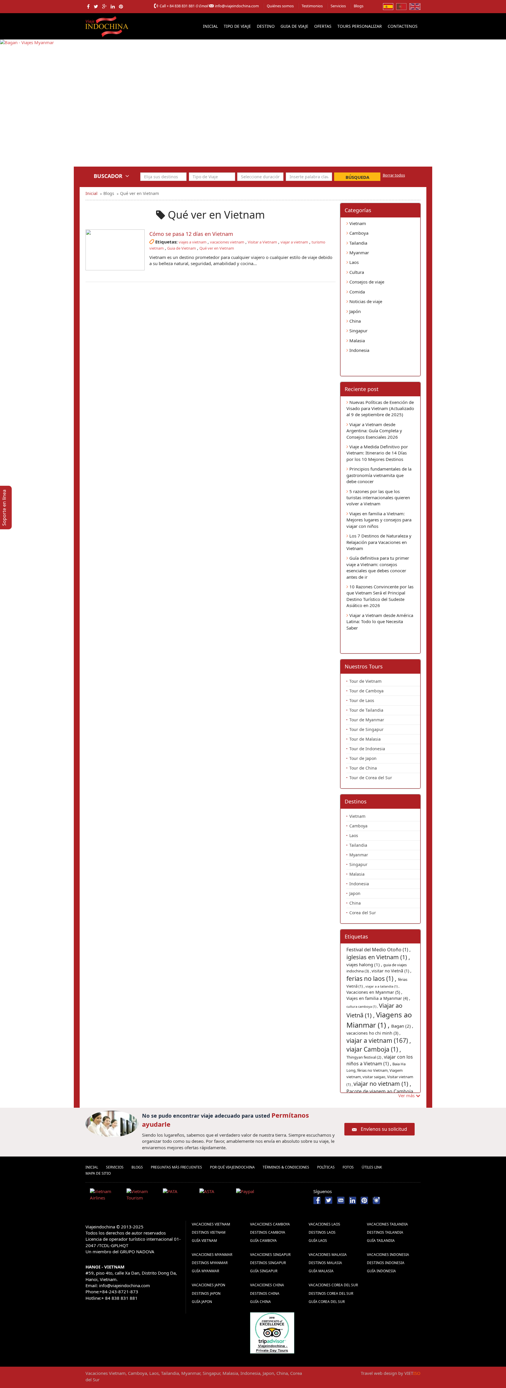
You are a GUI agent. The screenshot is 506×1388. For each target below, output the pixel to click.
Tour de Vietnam (365, 681)
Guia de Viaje (294, 26)
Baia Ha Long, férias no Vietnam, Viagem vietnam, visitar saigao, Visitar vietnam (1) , (379, 1074)
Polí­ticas (326, 1167)
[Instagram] (376, 1200)
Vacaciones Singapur (270, 1254)
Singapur (357, 330)
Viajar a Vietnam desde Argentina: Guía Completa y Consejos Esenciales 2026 (374, 430)
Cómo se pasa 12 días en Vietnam (191, 233)
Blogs (358, 5)
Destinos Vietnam (208, 1232)
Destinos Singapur (268, 1262)
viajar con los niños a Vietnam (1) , (379, 1060)
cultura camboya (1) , (362, 1006)
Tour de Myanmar (366, 719)
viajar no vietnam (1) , (382, 1084)
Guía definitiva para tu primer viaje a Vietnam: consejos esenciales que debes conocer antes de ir (377, 567)
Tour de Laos (361, 700)
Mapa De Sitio (98, 1173)
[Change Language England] (414, 6)
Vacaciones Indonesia (388, 1254)
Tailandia (357, 243)
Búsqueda (357, 177)
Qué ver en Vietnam (216, 248)
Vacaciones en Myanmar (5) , (374, 992)
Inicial (210, 26)
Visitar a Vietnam (262, 242)
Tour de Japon (363, 758)
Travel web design (379, 1373)
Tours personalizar (359, 26)
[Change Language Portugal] (401, 6)
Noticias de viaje (365, 301)
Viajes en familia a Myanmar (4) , (378, 998)
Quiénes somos (280, 5)
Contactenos (403, 26)
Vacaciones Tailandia (387, 1224)
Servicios (338, 5)
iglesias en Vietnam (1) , (378, 957)
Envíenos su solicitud (384, 1129)
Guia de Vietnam (181, 248)
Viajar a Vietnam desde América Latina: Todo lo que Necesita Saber (379, 621)
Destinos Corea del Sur (331, 1293)
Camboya (358, 233)
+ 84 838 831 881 (181, 5)
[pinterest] (120, 6)
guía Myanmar (205, 1270)
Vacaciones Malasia (328, 1254)
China (354, 321)
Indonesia (358, 350)
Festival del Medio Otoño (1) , (378, 949)
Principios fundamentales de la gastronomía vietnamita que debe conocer (378, 475)
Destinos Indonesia (385, 1262)
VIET (412, 1373)
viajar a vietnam (294, 242)
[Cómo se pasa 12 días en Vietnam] (115, 249)
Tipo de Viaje (237, 26)
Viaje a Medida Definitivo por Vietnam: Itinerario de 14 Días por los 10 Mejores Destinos (377, 453)
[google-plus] (104, 6)
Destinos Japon (206, 1293)
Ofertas (322, 26)
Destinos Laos (322, 1232)
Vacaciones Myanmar (212, 1254)
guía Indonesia (381, 1270)
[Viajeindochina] (107, 25)
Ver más (407, 1095)
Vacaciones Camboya (270, 1224)
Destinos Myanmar (210, 1262)
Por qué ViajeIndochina (232, 1167)
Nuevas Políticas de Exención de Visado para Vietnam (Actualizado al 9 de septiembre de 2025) (380, 408)
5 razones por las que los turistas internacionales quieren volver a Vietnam (378, 497)
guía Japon (202, 1301)
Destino (266, 26)
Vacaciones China (267, 1284)
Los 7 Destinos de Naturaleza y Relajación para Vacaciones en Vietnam (378, 542)
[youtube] (341, 1200)
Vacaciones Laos (324, 1224)
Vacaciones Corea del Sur (333, 1284)
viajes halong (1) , (364, 964)
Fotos (348, 1167)
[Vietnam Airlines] (106, 1195)
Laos (353, 262)
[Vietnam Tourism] (142, 1195)
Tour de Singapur (366, 729)
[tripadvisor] (272, 1332)
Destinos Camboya (267, 1232)
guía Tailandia (381, 1240)
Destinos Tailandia (385, 1232)
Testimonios (312, 5)
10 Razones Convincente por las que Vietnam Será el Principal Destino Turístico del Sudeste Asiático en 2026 (379, 596)
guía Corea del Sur (327, 1301)
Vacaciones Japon (208, 1284)
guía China (260, 1301)
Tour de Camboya (366, 691)
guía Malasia (321, 1270)
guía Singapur (263, 1270)
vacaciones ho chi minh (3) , (373, 1033)
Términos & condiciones (286, 1167)
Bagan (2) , (402, 1026)
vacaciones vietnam (227, 242)
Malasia (356, 340)
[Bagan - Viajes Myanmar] (253, 107)
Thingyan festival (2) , (365, 1057)
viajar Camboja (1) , (373, 1049)
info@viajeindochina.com (237, 5)
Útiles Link (372, 1167)
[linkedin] (112, 6)
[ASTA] (215, 1195)
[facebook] (88, 6)
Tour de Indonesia (367, 748)
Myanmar (358, 252)
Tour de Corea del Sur (370, 777)
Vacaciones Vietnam (211, 1224)
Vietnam (357, 223)
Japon (354, 893)
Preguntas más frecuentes (176, 1167)
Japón (354, 311)
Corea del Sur (362, 912)
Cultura (356, 272)
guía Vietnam (204, 1240)
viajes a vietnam (192, 242)
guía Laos (318, 1240)
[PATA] (179, 1195)
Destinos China (264, 1293)
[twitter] (96, 6)
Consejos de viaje (366, 282)
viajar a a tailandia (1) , (382, 986)
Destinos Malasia (325, 1262)
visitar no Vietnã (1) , (391, 971)
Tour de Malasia (365, 739)
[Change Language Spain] (388, 6)
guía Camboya (263, 1240)
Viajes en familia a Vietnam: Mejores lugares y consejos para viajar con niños (378, 520)
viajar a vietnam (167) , (378, 1040)
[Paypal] (252, 1195)
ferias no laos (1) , (372, 978)
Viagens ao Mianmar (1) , (379, 1019)
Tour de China (363, 768)
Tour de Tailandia (366, 710)
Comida (356, 292)
